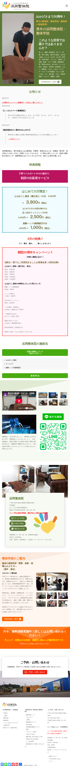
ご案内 (5, 715)
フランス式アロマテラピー (11, 723)
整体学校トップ (30, 715)
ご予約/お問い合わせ (55, 759)
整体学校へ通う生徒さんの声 (34, 736)
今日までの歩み (30, 734)
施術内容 (5, 718)
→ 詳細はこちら (14, 139)
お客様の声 (6, 725)
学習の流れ (29, 724)
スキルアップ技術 (31, 732)
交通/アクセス (53, 756)
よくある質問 (30, 741)
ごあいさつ (29, 717)
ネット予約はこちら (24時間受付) (57, 727)
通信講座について (31, 722)
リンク (50, 761)
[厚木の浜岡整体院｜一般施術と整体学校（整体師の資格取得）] (15, 9)
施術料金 (5, 720)
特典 (27, 729)
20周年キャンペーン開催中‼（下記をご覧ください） (22, 103)
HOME (5, 713)
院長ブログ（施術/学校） (10, 727)
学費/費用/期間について (33, 727)
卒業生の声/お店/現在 (32, 739)
